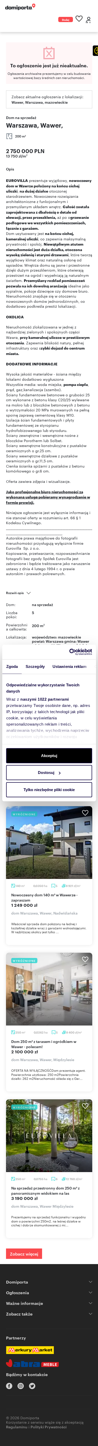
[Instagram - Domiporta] (21, 1386)
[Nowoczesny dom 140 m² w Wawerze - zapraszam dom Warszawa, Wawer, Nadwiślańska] (49, 842)
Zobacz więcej (24, 1254)
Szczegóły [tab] (35, 666)
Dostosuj (46, 772)
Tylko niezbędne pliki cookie (49, 789)
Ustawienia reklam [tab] (69, 666)
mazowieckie (69, 636)
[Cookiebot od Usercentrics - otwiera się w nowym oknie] (70, 652)
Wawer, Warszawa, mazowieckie (39, 102)
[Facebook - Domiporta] (9, 1386)
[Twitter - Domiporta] (32, 1386)
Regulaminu (16, 1426)
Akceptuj (49, 755)
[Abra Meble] (32, 1363)
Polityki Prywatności (49, 1426)
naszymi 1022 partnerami (44, 699)
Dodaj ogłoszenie (65, 20)
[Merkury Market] (30, 1350)
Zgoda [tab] (12, 666)
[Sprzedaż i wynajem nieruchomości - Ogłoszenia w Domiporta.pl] (20, 7)
